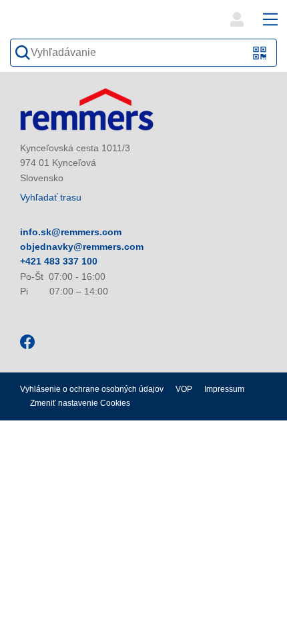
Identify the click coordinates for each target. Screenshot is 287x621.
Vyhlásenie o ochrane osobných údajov (92, 389)
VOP (184, 389)
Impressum (224, 389)
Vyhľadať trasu (50, 197)
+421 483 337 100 (58, 261)
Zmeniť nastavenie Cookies (80, 403)
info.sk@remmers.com (70, 232)
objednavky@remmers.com (82, 246)
